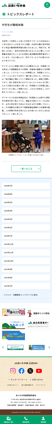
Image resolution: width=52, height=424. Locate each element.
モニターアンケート (19, 379)
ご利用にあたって (13, 385)
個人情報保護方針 (27, 385)
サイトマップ (40, 385)
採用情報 (43, 422)
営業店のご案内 (8, 422)
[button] (49, 347)
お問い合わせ (37, 379)
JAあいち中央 (13, 5)
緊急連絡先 (26, 422)
